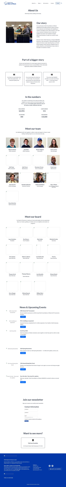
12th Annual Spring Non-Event (27, 363)
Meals (39, 3)
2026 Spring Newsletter (26, 348)
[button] (35, 3)
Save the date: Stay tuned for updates (29, 376)
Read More (23, 316)
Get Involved (45, 3)
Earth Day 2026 (24, 330)
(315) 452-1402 (35, 466)
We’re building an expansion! (27, 321)
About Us (33, 3)
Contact (52, 3)
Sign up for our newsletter (55, 469)
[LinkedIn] (52, 466)
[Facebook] (49, 466)
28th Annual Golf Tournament (27, 311)
